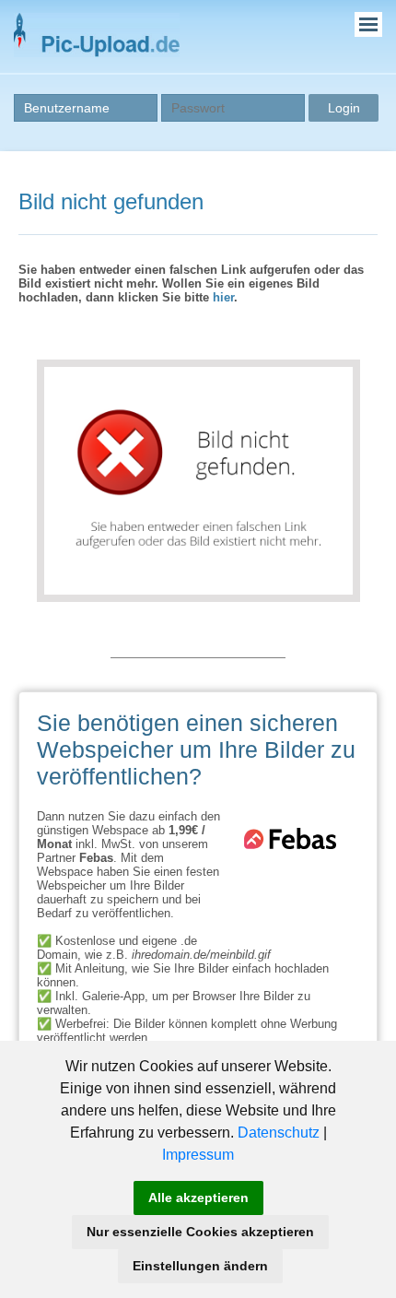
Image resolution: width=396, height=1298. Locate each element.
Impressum (198, 1154)
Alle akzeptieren (198, 1197)
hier (223, 297)
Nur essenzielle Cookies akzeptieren (200, 1231)
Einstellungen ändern (200, 1265)
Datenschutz (279, 1132)
